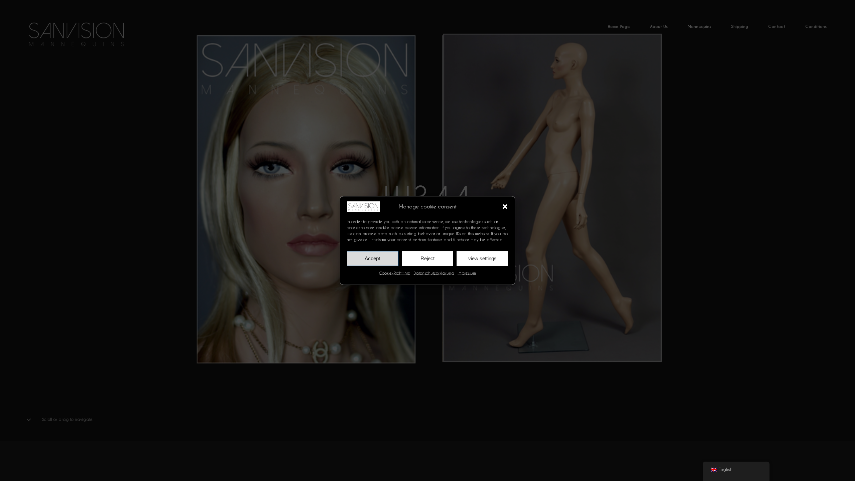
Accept (372, 258)
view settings (482, 258)
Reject (427, 258)
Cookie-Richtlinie (394, 273)
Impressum (467, 273)
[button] (505, 206)
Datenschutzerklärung (433, 273)
